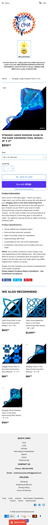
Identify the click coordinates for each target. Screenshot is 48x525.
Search (24, 454)
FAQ (24, 443)
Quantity (5, 164)
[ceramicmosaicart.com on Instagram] (43, 505)
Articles (24, 448)
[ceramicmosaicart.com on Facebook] (35, 505)
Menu (7, 3)
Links (24, 446)
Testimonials (24, 460)
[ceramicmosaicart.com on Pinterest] (39, 505)
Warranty (24, 482)
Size (3, 152)
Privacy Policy (24, 487)
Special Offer (19, 522)
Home (4, 79)
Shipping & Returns (24, 485)
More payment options (24, 189)
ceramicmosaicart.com (25, 512)
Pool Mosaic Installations (24, 451)
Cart (44, 3)
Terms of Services (24, 490)
